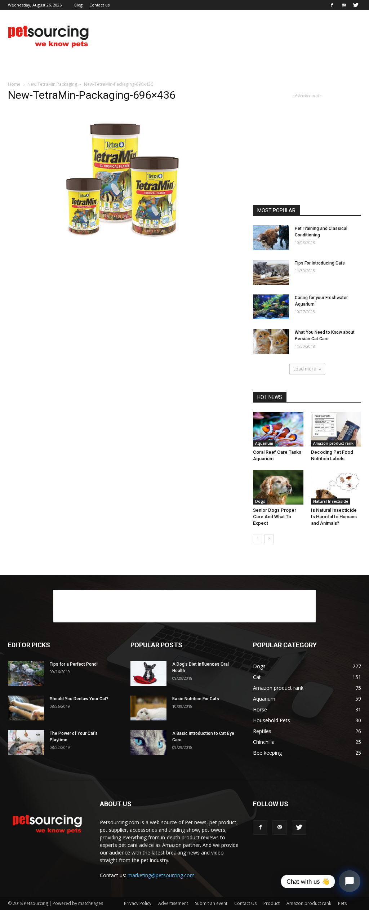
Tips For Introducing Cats (320, 263)
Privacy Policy (137, 903)
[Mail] (343, 5)
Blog (78, 5)
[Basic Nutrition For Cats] (148, 708)
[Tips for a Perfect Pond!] (26, 673)
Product (271, 903)
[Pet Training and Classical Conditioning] (271, 237)
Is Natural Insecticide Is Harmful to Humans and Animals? (334, 516)
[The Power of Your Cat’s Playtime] (26, 742)
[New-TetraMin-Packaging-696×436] (123, 251)
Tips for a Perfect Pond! (74, 664)
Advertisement (173, 903)
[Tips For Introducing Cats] (271, 272)
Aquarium (264, 443)
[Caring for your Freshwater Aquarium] (271, 306)
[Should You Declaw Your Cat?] (26, 708)
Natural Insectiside (330, 501)
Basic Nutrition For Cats (195, 698)
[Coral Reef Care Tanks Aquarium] (278, 429)
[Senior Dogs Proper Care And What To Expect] (278, 487)
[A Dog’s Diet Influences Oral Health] (148, 673)
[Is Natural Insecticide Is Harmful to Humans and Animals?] (336, 487)
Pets (342, 903)
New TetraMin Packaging (52, 84)
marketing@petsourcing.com (161, 875)
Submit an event (211, 903)
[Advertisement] (230, 36)
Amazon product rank (333, 443)
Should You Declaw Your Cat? (79, 698)
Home (14, 84)
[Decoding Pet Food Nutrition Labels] (336, 429)
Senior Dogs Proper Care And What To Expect (274, 516)
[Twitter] (355, 5)
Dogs (260, 501)
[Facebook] (331, 5)
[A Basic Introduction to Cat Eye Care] (148, 742)
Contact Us (245, 903)
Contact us (99, 5)
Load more (304, 369)
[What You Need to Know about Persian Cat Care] (271, 341)
